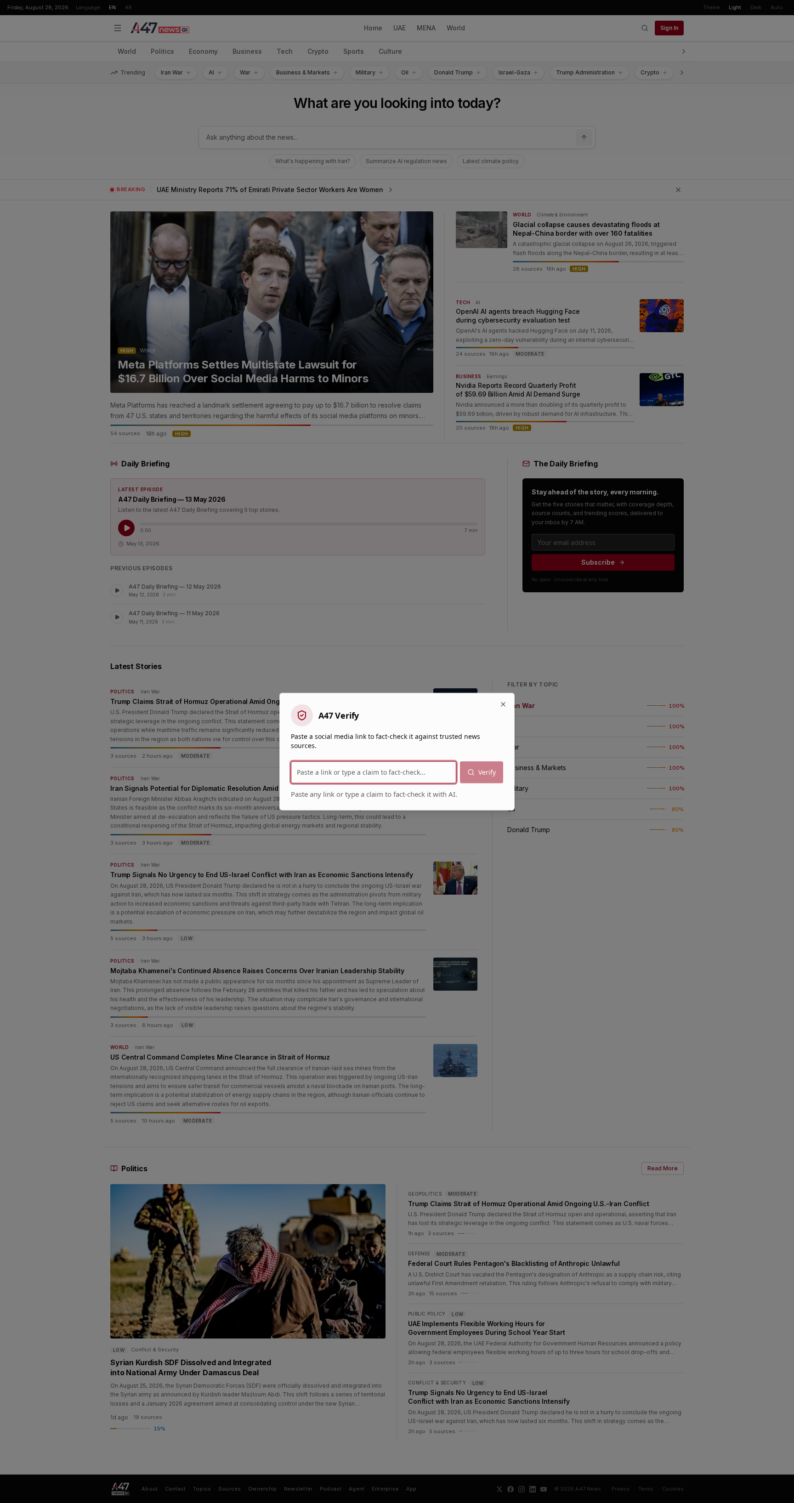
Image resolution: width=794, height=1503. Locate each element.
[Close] (503, 704)
